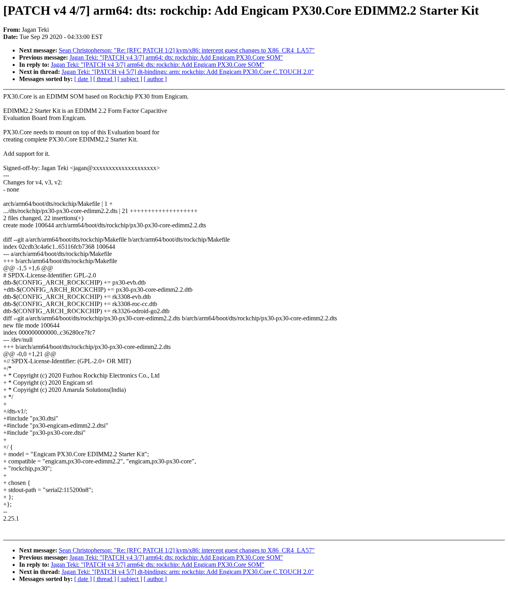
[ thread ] (104, 79)
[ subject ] (129, 79)
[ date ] (83, 79)
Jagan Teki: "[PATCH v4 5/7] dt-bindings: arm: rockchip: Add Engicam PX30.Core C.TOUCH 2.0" (188, 71)
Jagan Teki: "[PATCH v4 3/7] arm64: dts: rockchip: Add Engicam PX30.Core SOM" (176, 57)
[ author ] (155, 79)
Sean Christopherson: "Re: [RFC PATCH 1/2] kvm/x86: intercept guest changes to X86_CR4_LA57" (187, 50)
